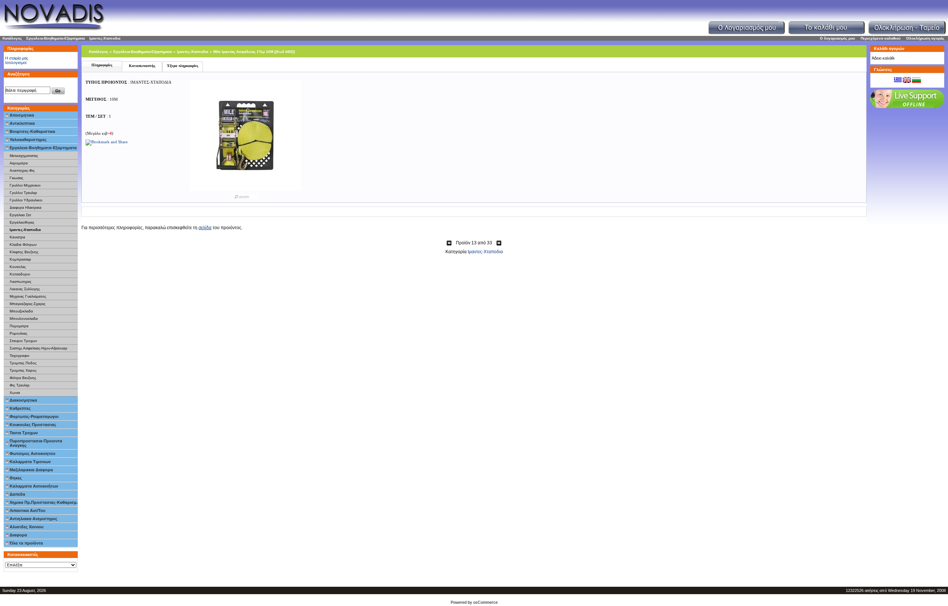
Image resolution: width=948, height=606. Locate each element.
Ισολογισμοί (15, 62)
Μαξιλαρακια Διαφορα (31, 470)
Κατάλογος (12, 38)
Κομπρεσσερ (20, 259)
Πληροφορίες (101, 65)
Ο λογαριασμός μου (837, 38)
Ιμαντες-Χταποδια (104, 38)
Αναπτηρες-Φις (22, 170)
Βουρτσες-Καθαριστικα (32, 131)
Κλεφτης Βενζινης (24, 252)
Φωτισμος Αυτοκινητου (32, 453)
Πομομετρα (19, 326)
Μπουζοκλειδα (21, 311)
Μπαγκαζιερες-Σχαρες (28, 304)
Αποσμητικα (22, 115)
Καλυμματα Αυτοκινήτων (34, 486)
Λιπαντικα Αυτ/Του (27, 510)
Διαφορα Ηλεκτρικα (25, 207)
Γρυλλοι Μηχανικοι (25, 185)
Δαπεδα (17, 494)
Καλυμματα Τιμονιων (30, 461)
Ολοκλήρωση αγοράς (925, 38)
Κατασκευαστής (142, 66)
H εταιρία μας (16, 58)
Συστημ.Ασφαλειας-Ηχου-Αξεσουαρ (38, 348)
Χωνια (15, 393)
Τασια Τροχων (24, 433)
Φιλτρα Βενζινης (23, 378)
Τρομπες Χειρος (23, 370)
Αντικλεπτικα (22, 123)
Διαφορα (18, 535)
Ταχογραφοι (19, 356)
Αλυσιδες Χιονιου (26, 527)
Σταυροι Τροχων (23, 341)
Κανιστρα (17, 237)
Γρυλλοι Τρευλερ (23, 193)
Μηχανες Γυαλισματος (28, 296)
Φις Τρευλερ (20, 385)
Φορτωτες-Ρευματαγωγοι (34, 416)
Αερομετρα (19, 163)
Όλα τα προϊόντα (26, 543)
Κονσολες (18, 267)
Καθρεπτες (20, 408)
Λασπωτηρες (20, 281)
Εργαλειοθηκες (22, 222)
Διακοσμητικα (23, 400)
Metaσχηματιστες (24, 156)
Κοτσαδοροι (20, 274)
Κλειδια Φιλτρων (23, 244)
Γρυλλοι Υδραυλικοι (26, 200)
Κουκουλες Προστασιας (33, 424)
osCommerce (485, 602)
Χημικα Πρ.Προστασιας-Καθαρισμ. (44, 502)
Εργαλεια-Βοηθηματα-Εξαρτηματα (55, 38)
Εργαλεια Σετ (20, 215)
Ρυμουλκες (18, 333)
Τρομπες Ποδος (23, 363)
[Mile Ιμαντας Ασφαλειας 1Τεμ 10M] (245, 195)
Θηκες (16, 478)
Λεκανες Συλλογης (25, 289)
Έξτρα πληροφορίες (182, 66)
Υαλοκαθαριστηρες (28, 139)
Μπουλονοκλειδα (24, 319)
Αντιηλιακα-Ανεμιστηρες (33, 518)
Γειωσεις (16, 178)
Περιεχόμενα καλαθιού (881, 38)
